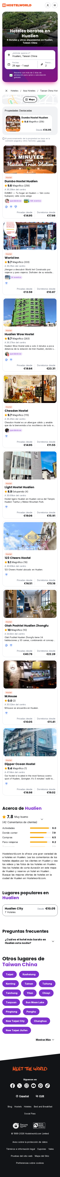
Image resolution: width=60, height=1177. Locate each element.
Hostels (18, 1106)
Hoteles (28, 1106)
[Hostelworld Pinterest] (40, 1085)
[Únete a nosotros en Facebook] (12, 1085)
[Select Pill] (48, 5)
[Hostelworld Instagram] (26, 1085)
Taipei (9, 974)
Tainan (29, 983)
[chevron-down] (41, 819)
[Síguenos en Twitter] (19, 1085)
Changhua (40, 1021)
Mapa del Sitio (42, 1156)
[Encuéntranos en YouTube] (33, 1085)
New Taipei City (15, 1021)
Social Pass (30, 1113)
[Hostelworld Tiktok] (47, 1085)
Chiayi (46, 993)
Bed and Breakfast (43, 1106)
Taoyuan (11, 1002)
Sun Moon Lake (35, 1002)
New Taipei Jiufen (17, 1030)
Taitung (47, 983)
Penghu (31, 1011)
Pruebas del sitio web (21, 1156)
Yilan (30, 993)
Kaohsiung (29, 974)
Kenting (10, 983)
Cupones (41, 1149)
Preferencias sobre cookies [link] (30, 1163)
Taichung (11, 993)
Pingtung (11, 1011)
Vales (51, 1149)
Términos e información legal (20, 1149)
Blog (10, 1106)
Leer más (41, 141)
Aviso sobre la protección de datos (30, 1142)
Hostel (9, 177)
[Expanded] (6, 90)
